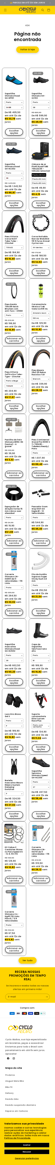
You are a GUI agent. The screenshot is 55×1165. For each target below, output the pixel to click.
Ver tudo (28, 960)
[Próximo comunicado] (50, 3)
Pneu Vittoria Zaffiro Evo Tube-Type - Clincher (14, 374)
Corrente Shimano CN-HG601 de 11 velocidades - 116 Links (13, 579)
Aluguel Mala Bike (14, 1081)
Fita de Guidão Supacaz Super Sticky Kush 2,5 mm (39, 577)
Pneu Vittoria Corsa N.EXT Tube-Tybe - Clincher (11, 240)
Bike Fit (9, 1087)
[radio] (39, 175)
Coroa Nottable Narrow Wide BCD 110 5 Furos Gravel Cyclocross (41, 240)
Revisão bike (11, 1099)
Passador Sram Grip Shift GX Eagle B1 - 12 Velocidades (40, 510)
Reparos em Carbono (16, 1111)
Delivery (9, 1093)
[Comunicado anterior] (5, 3)
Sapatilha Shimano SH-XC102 (38, 96)
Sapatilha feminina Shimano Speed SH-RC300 (40, 774)
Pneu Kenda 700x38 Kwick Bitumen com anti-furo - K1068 (14, 307)
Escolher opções (14, 131)
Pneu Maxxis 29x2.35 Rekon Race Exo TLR (39, 372)
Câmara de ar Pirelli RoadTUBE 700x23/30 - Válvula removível (41, 167)
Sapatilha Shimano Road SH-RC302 (12, 166)
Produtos (10, 1075)
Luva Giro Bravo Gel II (13, 715)
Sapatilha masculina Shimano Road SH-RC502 (12, 647)
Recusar (27, 1151)
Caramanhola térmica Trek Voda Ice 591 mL (40, 306)
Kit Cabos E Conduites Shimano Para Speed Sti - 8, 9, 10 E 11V (14, 850)
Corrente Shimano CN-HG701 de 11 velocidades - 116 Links (40, 852)
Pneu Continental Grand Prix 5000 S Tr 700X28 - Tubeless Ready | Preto (41, 444)
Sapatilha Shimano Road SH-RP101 (12, 96)
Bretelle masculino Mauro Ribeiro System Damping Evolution (14, 785)
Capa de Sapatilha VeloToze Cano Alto (39, 647)
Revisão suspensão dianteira (20, 1105)
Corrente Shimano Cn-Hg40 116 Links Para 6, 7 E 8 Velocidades (12, 916)
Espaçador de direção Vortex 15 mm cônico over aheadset (13, 510)
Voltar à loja (27, 49)
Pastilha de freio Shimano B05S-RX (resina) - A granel (14, 443)
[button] (5, 10)
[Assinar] (47, 997)
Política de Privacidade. (17, 1138)
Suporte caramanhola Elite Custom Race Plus (39, 717)
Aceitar (27, 1145)
